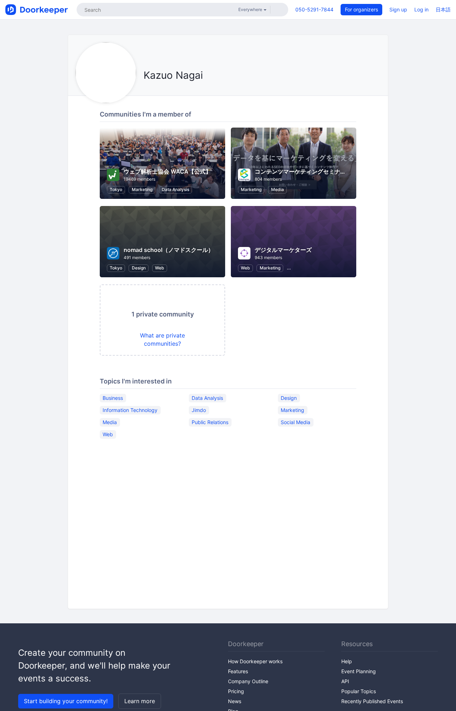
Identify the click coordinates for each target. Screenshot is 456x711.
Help (346, 661)
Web (159, 268)
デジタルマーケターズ (283, 249)
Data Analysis (175, 189)
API (345, 681)
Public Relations (210, 422)
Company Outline (248, 681)
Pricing (236, 691)
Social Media (295, 422)
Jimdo (199, 410)
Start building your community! (66, 701)
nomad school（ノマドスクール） (169, 249)
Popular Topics (358, 691)
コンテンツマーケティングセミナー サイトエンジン (323, 171)
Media (277, 189)
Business (113, 398)
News (234, 701)
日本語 (443, 9)
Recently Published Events (372, 701)
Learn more (139, 701)
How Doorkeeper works (255, 661)
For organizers (361, 9)
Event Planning (358, 671)
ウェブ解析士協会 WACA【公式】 (167, 171)
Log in (421, 9)
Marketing (142, 189)
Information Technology (130, 410)
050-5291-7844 (314, 9)
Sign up (398, 9)
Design (139, 268)
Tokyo (116, 189)
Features (238, 671)
